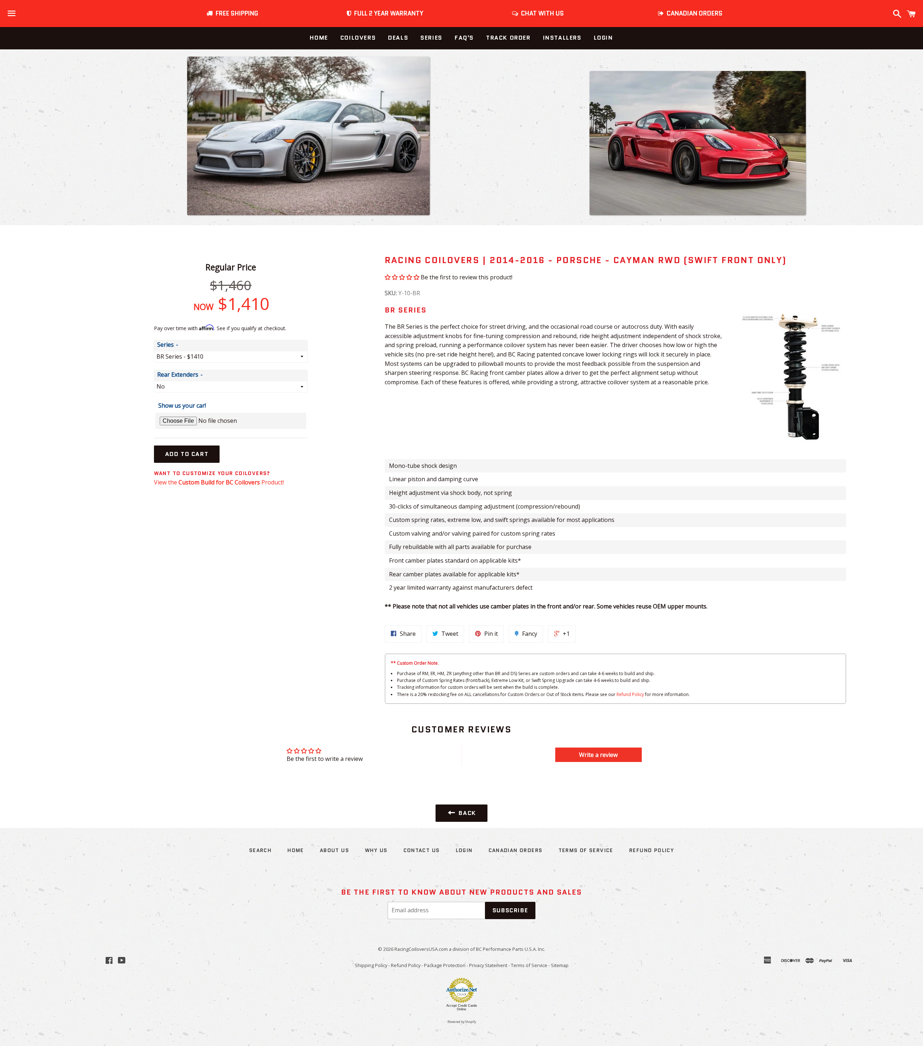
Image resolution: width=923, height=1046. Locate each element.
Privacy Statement (488, 965)
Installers (562, 38)
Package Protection (444, 965)
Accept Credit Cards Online (461, 1007)
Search (260, 850)
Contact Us (421, 850)
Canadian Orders (516, 850)
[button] (402, 277)
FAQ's (464, 38)
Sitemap (560, 965)
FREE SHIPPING (235, 13)
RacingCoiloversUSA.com (421, 949)
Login (603, 38)
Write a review (598, 755)
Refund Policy (630, 694)
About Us (334, 850)
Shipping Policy (371, 965)
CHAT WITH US (541, 13)
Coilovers (358, 38)
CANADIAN (693, 13)
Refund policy (651, 850)
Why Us (376, 850)
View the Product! (219, 482)
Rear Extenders (177, 374)
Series (431, 38)
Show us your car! (182, 405)
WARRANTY (388, 13)
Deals (398, 38)
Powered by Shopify (461, 1022)
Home (319, 38)
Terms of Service (585, 850)
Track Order (508, 38)
